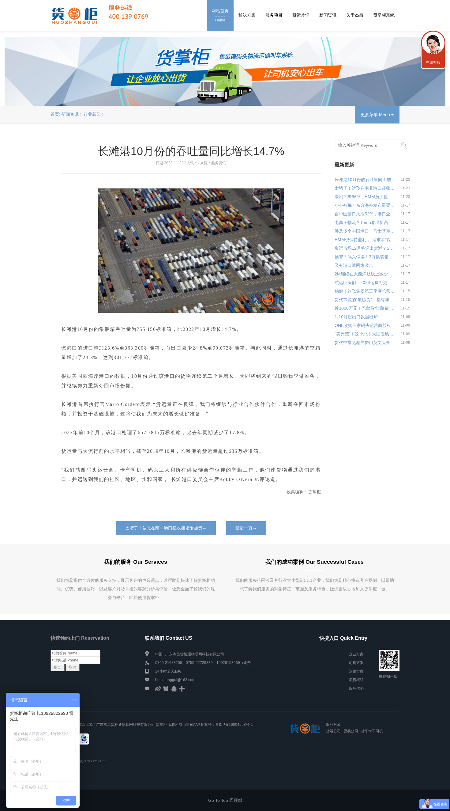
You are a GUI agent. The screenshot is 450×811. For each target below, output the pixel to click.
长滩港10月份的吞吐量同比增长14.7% (365, 179)
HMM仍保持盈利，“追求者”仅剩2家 (365, 239)
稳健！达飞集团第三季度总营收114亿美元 (365, 291)
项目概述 (356, 680)
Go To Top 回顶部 (225, 800)
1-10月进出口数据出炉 (356, 316)
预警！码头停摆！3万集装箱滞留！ (365, 256)
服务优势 (356, 688)
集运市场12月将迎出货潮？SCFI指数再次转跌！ (365, 248)
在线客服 (433, 62)
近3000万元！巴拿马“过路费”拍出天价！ (365, 308)
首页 (55, 114)
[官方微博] (158, 688)
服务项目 (274, 15)
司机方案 (356, 663)
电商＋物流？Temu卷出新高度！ (365, 222)
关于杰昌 (354, 15)
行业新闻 (92, 114)
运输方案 (356, 671)
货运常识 (300, 15)
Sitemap (192, 724)
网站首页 (220, 15)
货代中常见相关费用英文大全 (362, 342)
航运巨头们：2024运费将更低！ (365, 282)
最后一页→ (246, 527)
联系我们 (433, 43)
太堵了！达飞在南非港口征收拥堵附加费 (365, 188)
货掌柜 (161, 724)
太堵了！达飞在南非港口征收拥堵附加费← (166, 527)
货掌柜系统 (384, 15)
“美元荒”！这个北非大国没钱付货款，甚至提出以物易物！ (365, 334)
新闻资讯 (327, 15)
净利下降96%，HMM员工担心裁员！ (365, 196)
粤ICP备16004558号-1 (234, 724)
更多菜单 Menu (376, 114)
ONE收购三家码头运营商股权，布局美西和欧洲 (365, 325)
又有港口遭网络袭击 (354, 265)
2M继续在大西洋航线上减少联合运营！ (365, 273)
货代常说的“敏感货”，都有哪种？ (365, 299)
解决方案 (247, 15)
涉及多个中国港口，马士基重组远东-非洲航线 (365, 231)
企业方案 (356, 654)
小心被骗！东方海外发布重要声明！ (365, 205)
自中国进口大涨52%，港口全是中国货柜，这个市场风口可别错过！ (365, 213)
